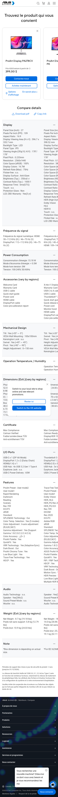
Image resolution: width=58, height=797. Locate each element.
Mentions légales (8, 794)
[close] (47, 384)
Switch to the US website (29, 408)
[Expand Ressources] (55, 734)
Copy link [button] (41, 114)
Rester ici (29, 401)
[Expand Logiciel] (55, 741)
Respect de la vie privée (28, 794)
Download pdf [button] (22, 114)
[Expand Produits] (55, 720)
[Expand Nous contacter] (55, 762)
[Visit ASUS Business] (10, 700)
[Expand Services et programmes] (55, 755)
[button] (38, 3)
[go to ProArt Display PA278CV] (21, 45)
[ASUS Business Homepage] (8, 3)
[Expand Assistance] (55, 748)
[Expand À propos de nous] (55, 706)
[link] (21, 85)
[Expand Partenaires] (55, 713)
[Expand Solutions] (55, 727)
